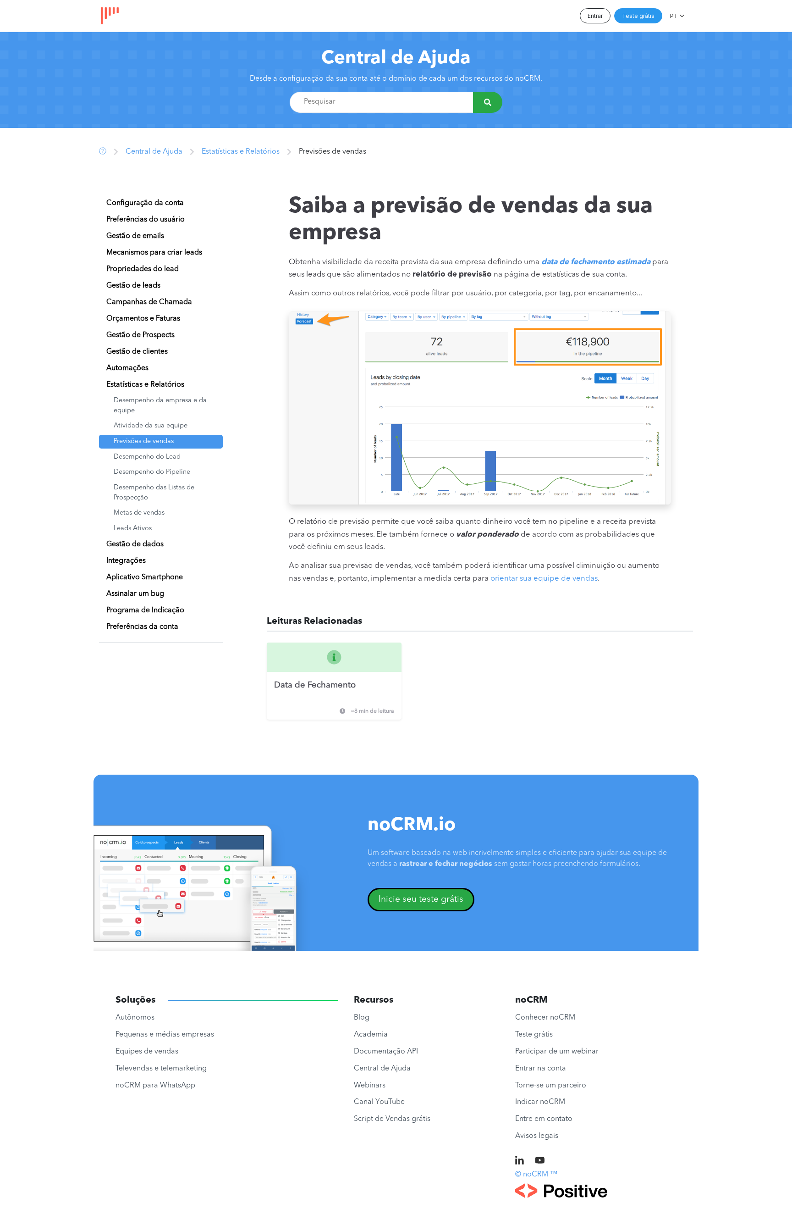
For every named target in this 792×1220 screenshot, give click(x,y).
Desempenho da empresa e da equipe (160, 405)
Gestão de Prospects (140, 335)
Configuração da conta (145, 203)
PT (674, 15)
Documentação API (386, 1051)
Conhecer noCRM (545, 1017)
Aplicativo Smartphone (144, 577)
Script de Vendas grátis (392, 1119)
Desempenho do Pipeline (152, 472)
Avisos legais (536, 1136)
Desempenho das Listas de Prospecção (154, 492)
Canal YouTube (379, 1102)
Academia (371, 1034)
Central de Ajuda (396, 59)
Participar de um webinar (557, 1051)
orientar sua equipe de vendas (544, 578)
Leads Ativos (133, 528)
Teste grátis (638, 15)
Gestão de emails (135, 236)
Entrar (595, 15)
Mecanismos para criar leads (154, 252)
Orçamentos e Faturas (143, 318)
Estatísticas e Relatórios (241, 151)
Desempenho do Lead (147, 457)
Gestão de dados (135, 544)
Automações (127, 368)
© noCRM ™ (536, 1174)
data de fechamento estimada (595, 262)
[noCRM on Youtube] (540, 1161)
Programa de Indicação (145, 610)
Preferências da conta (142, 627)
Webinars (369, 1085)
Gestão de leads (133, 285)
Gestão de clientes (137, 351)
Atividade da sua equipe (150, 425)
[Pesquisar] (487, 102)
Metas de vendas (139, 513)
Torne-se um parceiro (550, 1085)
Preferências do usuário (145, 219)
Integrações (126, 561)
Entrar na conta (540, 1068)
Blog (361, 1017)
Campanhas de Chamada (149, 302)
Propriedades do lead (142, 269)
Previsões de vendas (144, 441)
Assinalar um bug (135, 594)
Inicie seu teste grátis (421, 899)
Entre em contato (543, 1119)
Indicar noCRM (540, 1102)
